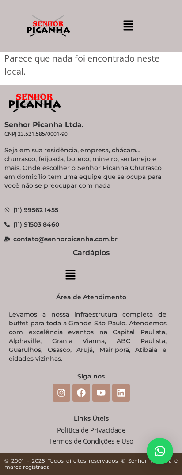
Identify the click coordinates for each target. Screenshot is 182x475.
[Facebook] (81, 393)
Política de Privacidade (91, 429)
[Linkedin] (121, 393)
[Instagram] (61, 393)
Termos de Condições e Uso (91, 440)
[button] (128, 25)
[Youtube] (101, 393)
